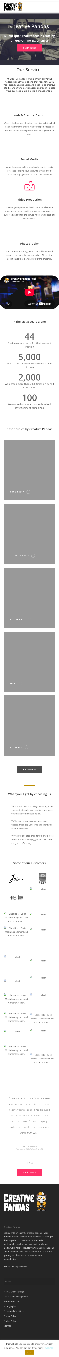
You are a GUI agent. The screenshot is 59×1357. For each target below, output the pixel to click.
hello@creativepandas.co (15, 1266)
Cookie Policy (10, 1321)
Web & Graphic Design (14, 1291)
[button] (53, 6)
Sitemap (7, 1325)
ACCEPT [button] (30, 1352)
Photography (10, 1306)
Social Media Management (16, 1296)
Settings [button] (49, 1347)
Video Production (11, 1301)
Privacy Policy (10, 1316)
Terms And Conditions (14, 1311)
